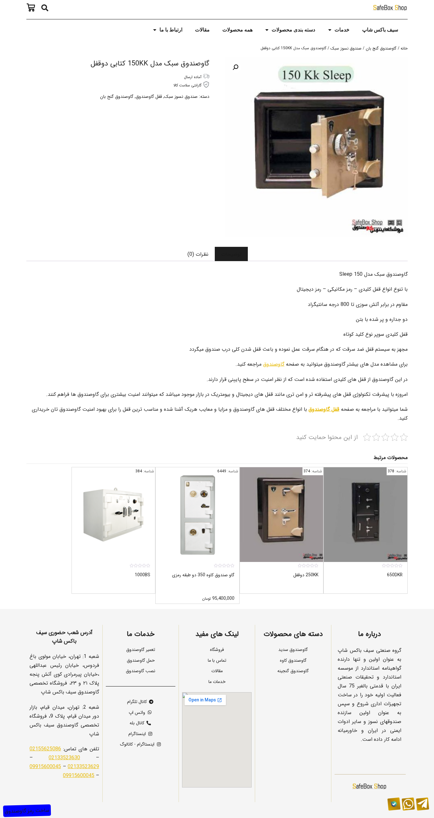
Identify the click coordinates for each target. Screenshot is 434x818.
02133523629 (83, 766)
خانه (404, 48)
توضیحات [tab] (231, 253)
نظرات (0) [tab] (197, 253)
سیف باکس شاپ (380, 30)
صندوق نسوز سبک (346, 48)
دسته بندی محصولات (293, 30)
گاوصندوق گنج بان (381, 48)
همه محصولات (237, 30)
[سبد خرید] (32, 7)
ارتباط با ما (170, 30)
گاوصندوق (273, 363)
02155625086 (45, 748)
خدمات (342, 30)
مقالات (202, 30)
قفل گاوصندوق (149, 96)
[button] (44, 8)
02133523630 (64, 757)
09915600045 (45, 766)
